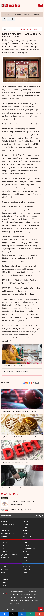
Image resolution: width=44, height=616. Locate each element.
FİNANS (25, 521)
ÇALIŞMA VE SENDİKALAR (9, 555)
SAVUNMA (26, 558)
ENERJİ (3, 566)
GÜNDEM (4, 542)
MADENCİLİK (27, 536)
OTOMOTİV (26, 545)
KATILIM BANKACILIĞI (8, 533)
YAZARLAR (26, 566)
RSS (24, 606)
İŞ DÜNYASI (4, 551)
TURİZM (3, 573)
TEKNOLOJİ (4, 570)
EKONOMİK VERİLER (7, 524)
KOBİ (2, 527)
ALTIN (25, 530)
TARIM (25, 551)
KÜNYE (5, 606)
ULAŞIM (25, 561)
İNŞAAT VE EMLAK (29, 548)
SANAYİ (3, 585)
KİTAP (25, 573)
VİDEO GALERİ (27, 570)
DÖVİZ (25, 527)
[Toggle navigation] (40, 5)
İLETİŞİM (39, 516)
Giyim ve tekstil (8, 29)
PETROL (25, 533)
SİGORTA (4, 536)
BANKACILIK (5, 530)
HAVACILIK (4, 579)
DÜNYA (3, 545)
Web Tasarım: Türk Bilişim (27, 611)
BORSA (25, 524)
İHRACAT (4, 548)
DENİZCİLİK (4, 582)
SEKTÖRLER (27, 542)
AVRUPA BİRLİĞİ (6, 558)
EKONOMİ (4, 521)
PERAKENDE (27, 555)
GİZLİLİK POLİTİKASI (9, 610)
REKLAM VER (6, 516)
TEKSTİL (3, 576)
